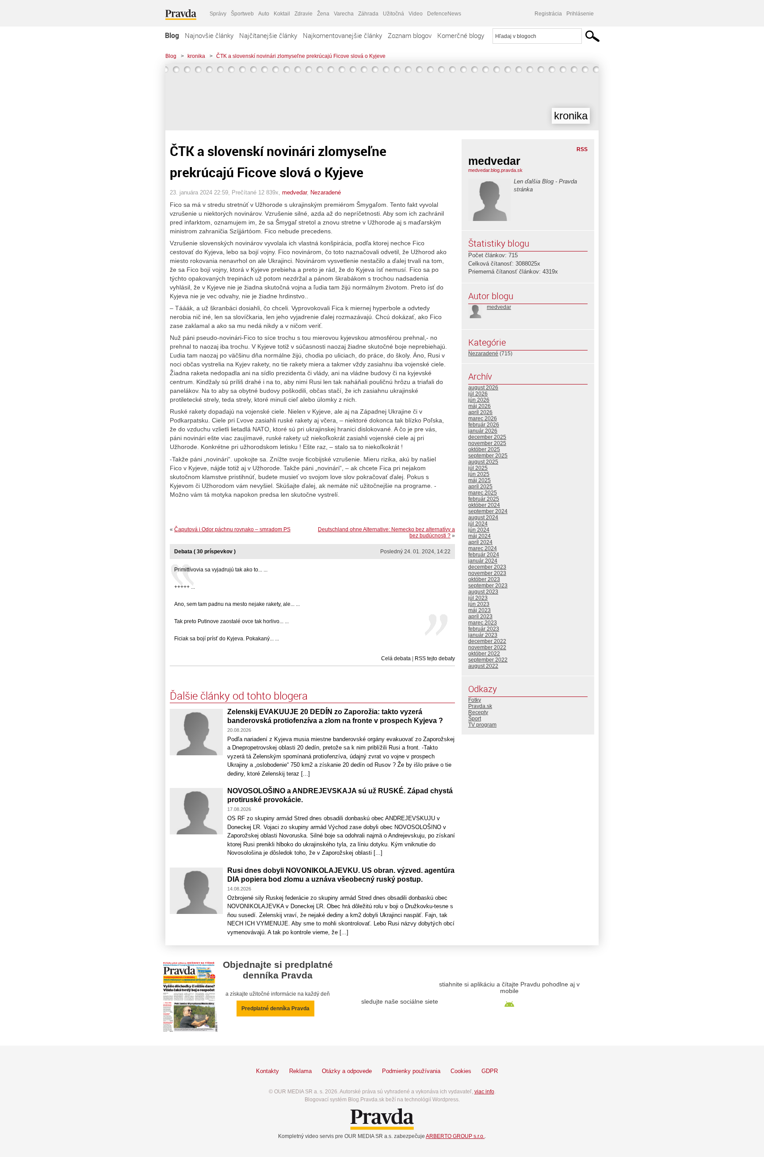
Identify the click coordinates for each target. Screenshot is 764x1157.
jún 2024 (478, 530)
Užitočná (393, 14)
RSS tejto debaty (435, 658)
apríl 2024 (480, 542)
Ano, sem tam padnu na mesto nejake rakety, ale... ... (237, 604)
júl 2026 (478, 394)
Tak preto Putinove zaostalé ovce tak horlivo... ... (231, 621)
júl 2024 (478, 524)
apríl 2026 (480, 412)
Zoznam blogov (410, 35)
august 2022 (483, 666)
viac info (484, 1091)
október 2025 (484, 449)
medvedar (294, 192)
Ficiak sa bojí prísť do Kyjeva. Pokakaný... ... (226, 639)
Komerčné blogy (460, 35)
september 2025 (488, 456)
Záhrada (368, 14)
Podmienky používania (411, 1071)
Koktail (282, 14)
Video (416, 14)
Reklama (300, 1071)
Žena (323, 14)
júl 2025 (478, 468)
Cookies (461, 1071)
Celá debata (396, 658)
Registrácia (548, 14)
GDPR (489, 1071)
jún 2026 (478, 400)
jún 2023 (478, 604)
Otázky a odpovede (347, 1071)
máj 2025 (479, 480)
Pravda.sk (480, 706)
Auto (263, 14)
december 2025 (487, 437)
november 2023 (487, 573)
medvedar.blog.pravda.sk (495, 170)
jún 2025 (478, 474)
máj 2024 (479, 536)
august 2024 (483, 517)
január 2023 (482, 635)
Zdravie (303, 14)
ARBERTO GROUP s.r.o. (455, 1136)
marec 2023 (482, 623)
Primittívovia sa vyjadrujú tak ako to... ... (220, 570)
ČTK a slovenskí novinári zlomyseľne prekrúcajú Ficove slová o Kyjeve (301, 56)
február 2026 (483, 425)
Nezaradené (325, 192)
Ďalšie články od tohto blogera (239, 696)
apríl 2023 (480, 616)
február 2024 (483, 555)
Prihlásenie (580, 14)
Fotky (474, 700)
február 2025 (483, 499)
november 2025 (487, 443)
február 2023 (483, 629)
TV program (482, 725)
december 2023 (487, 567)
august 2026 (483, 387)
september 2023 (488, 585)
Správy (218, 14)
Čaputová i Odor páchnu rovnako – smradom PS (232, 529)
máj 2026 (479, 406)
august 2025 (483, 462)
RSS (582, 149)
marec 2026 (482, 418)
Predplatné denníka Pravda (275, 1008)
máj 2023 (479, 610)
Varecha (344, 14)
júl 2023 (478, 598)
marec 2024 (482, 548)
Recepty (478, 712)
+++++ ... (184, 587)
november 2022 (487, 647)
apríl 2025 (480, 486)
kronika (196, 56)
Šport (474, 719)
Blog (172, 35)
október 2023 (484, 579)
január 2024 (482, 561)
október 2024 (484, 505)
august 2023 (483, 592)
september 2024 (488, 511)
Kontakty (267, 1071)
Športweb (242, 14)
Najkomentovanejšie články (342, 35)
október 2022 (484, 654)
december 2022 (487, 641)
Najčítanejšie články (268, 35)
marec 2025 (482, 493)
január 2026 (482, 431)
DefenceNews (444, 14)
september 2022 (488, 660)
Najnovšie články (209, 35)
